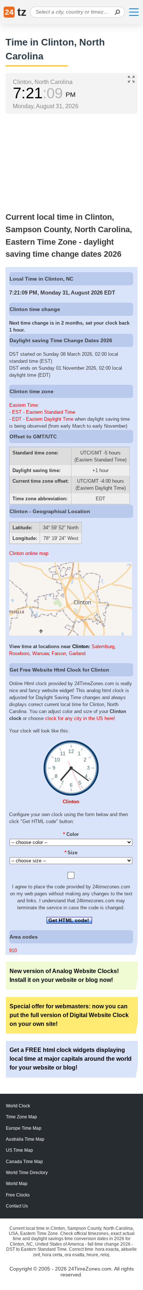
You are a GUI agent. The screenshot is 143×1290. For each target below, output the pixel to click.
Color (71, 834)
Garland (77, 653)
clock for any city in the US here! (80, 718)
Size (71, 852)
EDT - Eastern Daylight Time (42, 419)
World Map (16, 1183)
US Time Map (19, 1150)
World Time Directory (27, 1172)
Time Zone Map (21, 1116)
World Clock (18, 1105)
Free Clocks (18, 1195)
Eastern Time (23, 405)
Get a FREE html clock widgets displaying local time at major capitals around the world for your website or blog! (71, 1059)
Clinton (80, 646)
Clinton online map (28, 553)
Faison (59, 653)
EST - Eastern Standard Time (43, 412)
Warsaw (40, 653)
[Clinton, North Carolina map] (70, 634)
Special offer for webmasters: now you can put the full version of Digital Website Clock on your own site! (69, 1015)
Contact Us (17, 1206)
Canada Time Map (24, 1161)
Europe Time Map (23, 1128)
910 (13, 950)
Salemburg (103, 646)
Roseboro (19, 653)
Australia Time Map (25, 1139)
